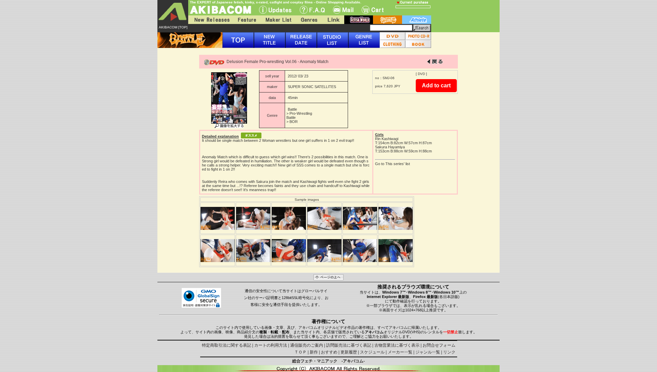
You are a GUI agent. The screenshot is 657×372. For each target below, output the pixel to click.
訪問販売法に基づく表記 (348, 345)
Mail (343, 9)
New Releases (210, 19)
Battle (292, 109)
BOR (293, 122)
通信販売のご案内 (306, 345)
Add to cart (436, 85)
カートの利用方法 (270, 345)
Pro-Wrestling (300, 113)
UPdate (275, 9)
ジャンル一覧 (427, 352)
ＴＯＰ (300, 352)
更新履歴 (348, 352)
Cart (372, 9)
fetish (358, 19)
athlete (416, 19)
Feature (247, 19)
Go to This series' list (392, 164)
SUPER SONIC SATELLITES (312, 87)
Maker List (278, 19)
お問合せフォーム (439, 345)
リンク (449, 352)
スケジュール (372, 352)
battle (387, 19)
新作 (314, 352)
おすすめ (329, 352)
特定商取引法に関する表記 (226, 345)
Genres (309, 19)
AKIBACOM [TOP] (173, 27)
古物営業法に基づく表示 (397, 345)
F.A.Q (312, 9)
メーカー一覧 (400, 352)
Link (333, 19)
